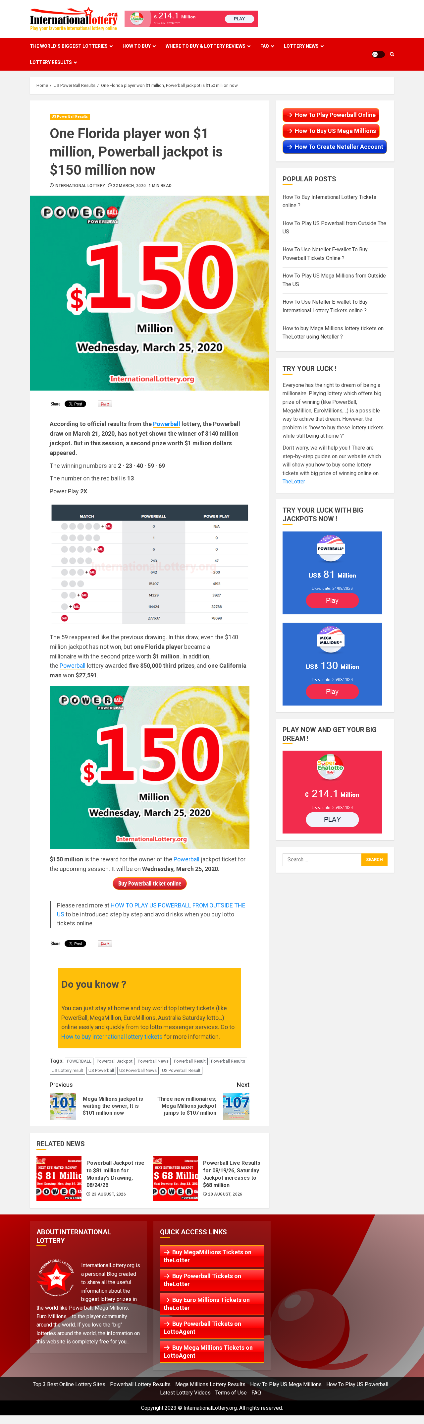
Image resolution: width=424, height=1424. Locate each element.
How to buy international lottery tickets (112, 1036)
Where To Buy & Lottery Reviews (205, 46)
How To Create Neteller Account (339, 146)
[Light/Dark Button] (378, 54)
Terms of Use (231, 1393)
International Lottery (80, 185)
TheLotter (294, 482)
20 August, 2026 (225, 1194)
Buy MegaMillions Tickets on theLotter (207, 1256)
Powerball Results (228, 1061)
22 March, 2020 (129, 185)
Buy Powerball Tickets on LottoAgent (202, 1327)
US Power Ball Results (70, 116)
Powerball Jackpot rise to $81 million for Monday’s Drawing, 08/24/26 (58, 1178)
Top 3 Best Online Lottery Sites (69, 1384)
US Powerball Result (181, 1070)
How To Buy (137, 46)
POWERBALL (79, 1061)
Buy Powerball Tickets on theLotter (202, 1279)
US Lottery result (67, 1070)
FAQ (264, 46)
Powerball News (153, 1061)
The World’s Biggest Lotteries (69, 46)
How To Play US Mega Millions (286, 1384)
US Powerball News (138, 1070)
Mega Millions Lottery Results (210, 1384)
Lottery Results (51, 62)
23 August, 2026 (109, 1194)
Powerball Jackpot (114, 1061)
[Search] (392, 54)
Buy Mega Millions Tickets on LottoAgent (208, 1351)
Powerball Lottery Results (140, 1384)
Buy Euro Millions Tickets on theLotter (207, 1303)
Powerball (166, 423)
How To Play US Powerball (357, 1384)
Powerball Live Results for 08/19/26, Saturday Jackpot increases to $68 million (175, 1178)
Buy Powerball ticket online (149, 883)
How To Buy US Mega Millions (335, 130)
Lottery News (301, 46)
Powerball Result (190, 1061)
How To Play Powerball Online (335, 114)
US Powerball (101, 1070)
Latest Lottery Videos (185, 1393)
